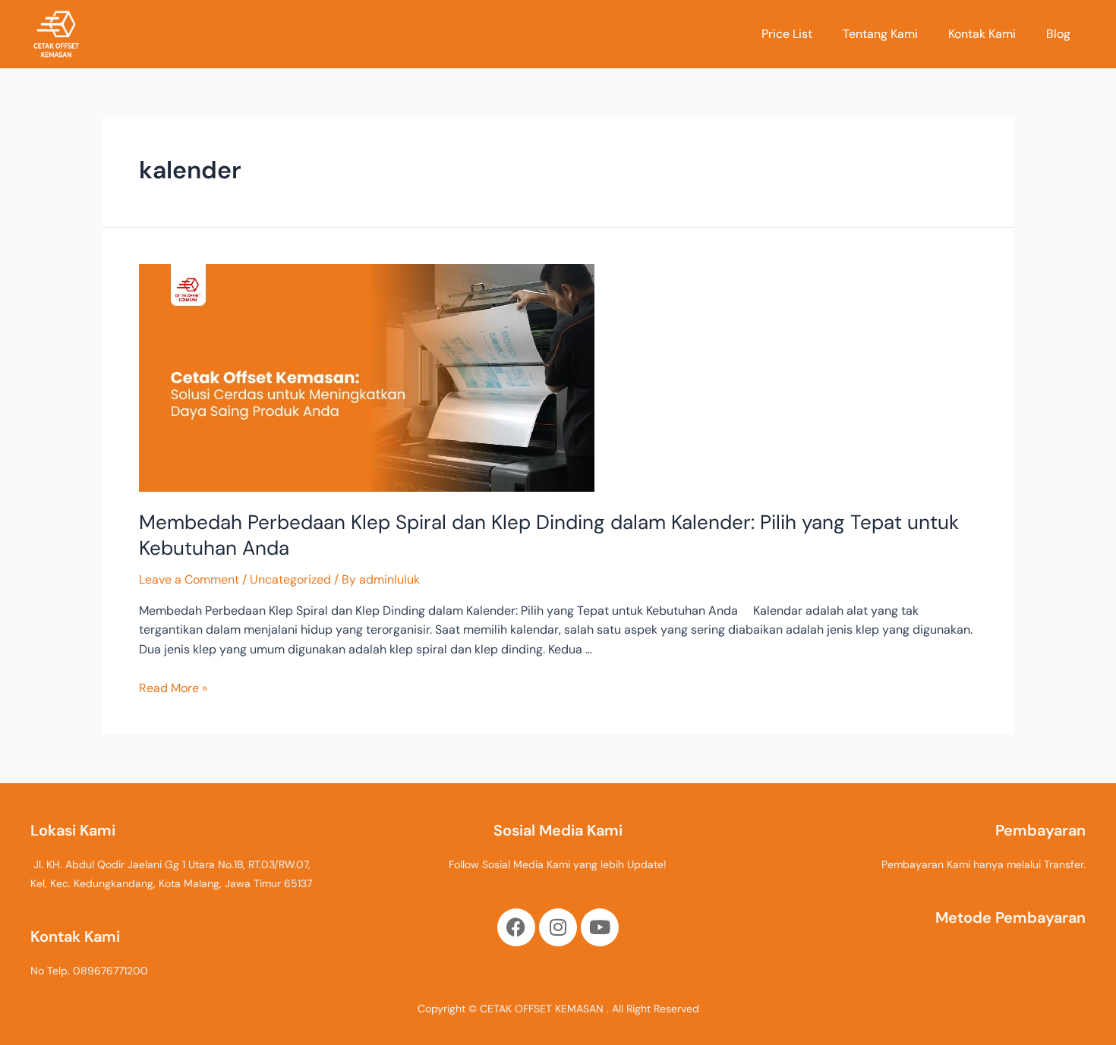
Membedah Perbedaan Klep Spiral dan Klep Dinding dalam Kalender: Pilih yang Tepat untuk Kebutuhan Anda (549, 535)
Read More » (173, 688)
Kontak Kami (982, 34)
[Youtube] (600, 927)
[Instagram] (558, 927)
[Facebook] (516, 927)
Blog (1058, 34)
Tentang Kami (880, 34)
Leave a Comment (189, 579)
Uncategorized (290, 579)
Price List (786, 34)
